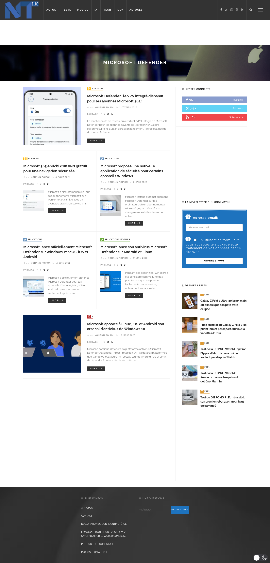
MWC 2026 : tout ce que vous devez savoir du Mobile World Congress (103, 534)
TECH (107, 9)
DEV (120, 9)
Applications (110, 158)
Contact (86, 515)
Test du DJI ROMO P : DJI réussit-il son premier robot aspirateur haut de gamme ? (222, 401)
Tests (205, 295)
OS (90, 316)
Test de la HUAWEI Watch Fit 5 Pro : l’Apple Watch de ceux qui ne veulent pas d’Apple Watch (223, 353)
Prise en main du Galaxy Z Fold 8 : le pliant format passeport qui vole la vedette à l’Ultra (223, 329)
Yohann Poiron (105, 107)
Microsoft (95, 88)
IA (95, 9)
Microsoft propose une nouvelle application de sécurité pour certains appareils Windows (131, 171)
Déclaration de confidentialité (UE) (104, 524)
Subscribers (236, 117)
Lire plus (96, 141)
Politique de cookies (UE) (97, 544)
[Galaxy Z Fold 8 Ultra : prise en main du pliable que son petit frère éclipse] (189, 301)
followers (238, 99)
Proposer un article (94, 552)
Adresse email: (205, 218)
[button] (260, 557)
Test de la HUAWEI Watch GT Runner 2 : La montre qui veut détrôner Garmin (219, 377)
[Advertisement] (76, 32)
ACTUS (51, 9)
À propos (87, 507)
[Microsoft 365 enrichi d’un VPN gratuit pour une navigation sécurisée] (33, 200)
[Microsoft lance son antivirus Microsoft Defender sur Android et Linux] (110, 281)
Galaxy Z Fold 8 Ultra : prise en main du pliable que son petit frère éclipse (223, 305)
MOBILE (82, 9)
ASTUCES (136, 9)
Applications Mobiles (115, 239)
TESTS (66, 9)
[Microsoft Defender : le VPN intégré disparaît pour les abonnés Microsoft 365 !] (52, 115)
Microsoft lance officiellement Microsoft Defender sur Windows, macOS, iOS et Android (57, 252)
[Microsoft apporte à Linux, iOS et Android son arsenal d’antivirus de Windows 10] (52, 343)
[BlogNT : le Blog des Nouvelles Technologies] (21, 9)
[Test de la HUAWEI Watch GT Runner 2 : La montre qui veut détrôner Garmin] (189, 373)
